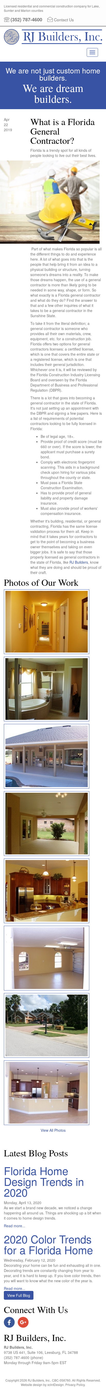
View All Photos (53, 1130)
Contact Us (64, 19)
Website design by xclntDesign (42, 1384)
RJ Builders (78, 562)
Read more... (14, 1225)
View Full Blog (18, 1295)
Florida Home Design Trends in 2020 (44, 1181)
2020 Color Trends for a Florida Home (48, 1244)
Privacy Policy (75, 1384)
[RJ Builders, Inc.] (53, 43)
